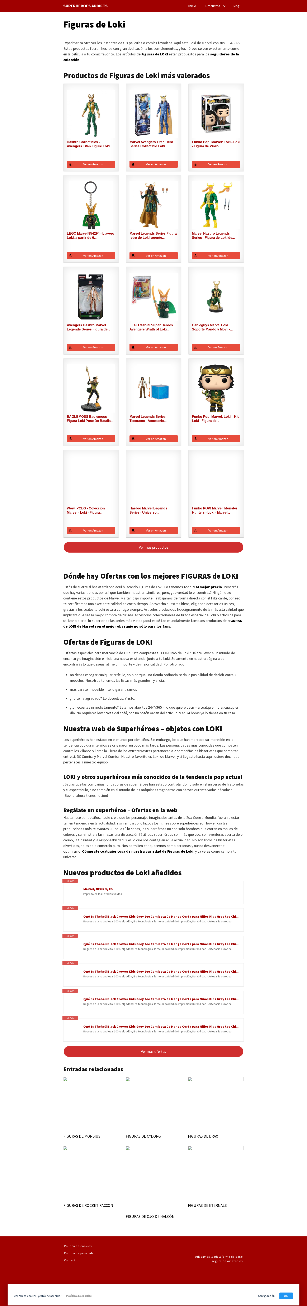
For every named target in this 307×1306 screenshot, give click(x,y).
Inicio (192, 6)
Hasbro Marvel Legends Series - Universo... (148, 510)
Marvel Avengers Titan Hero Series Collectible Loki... (151, 144)
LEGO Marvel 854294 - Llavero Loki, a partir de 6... (90, 235)
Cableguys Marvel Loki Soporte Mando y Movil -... (212, 327)
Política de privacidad (80, 1253)
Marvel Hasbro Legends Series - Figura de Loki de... (213, 235)
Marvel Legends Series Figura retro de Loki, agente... (153, 235)
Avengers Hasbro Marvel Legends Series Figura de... (88, 327)
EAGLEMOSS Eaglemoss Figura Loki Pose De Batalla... (90, 419)
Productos (212, 6)
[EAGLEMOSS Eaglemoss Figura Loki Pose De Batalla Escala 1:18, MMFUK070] (91, 388)
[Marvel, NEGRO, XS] (73, 893)
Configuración (266, 1295)
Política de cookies (78, 1246)
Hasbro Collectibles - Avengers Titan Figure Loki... (89, 144)
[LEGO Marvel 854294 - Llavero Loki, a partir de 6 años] (91, 205)
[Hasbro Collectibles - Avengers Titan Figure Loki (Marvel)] (91, 114)
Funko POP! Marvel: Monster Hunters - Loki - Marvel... (214, 510)
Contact (69, 1260)
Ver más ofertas (153, 1051)
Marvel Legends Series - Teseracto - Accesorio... (148, 419)
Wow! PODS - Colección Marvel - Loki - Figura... (86, 510)
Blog (236, 6)
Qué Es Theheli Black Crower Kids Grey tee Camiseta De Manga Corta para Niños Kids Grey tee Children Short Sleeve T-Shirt (161, 916)
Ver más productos (153, 547)
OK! (286, 1295)
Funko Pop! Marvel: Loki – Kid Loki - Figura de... (216, 419)
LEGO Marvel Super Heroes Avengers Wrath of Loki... (151, 327)
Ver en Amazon (93, 164)
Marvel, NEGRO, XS (98, 889)
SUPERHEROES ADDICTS (85, 6)
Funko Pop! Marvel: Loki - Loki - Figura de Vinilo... (216, 144)
